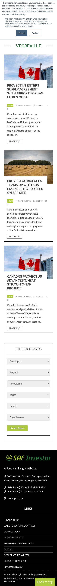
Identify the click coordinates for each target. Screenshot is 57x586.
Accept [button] (22, 33)
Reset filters (17, 428)
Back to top (45, 582)
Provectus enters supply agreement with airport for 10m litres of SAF (25, 91)
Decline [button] (35, 33)
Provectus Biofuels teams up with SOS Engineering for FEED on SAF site (25, 187)
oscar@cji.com (15, 498)
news (10, 105)
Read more (14, 141)
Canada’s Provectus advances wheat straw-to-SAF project (24, 282)
